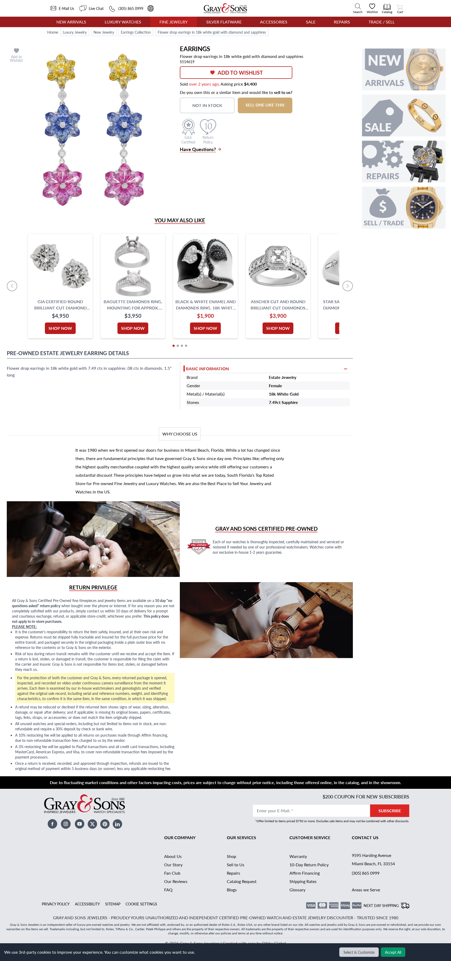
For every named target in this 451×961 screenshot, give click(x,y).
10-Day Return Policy (309, 865)
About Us (173, 856)
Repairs (342, 22)
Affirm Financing (304, 873)
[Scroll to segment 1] (174, 346)
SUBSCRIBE (389, 811)
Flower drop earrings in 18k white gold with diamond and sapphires (212, 32)
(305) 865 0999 (365, 873)
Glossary (297, 890)
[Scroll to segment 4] (186, 346)
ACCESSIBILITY (87, 903)
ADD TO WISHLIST (240, 72)
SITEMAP (112, 903)
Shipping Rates (303, 881)
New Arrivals (71, 22)
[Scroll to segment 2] (178, 346)
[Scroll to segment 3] (182, 346)
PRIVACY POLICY (56, 903)
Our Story (173, 865)
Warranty (298, 856)
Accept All (393, 952)
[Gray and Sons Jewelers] (225, 8)
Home (52, 32)
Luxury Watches (123, 22)
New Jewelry (103, 32)
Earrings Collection (136, 32)
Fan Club (172, 873)
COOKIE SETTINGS (141, 903)
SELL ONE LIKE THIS (265, 105)
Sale (311, 22)
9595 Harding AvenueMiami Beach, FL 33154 (373, 859)
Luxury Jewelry (75, 32)
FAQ (168, 890)
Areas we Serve (366, 890)
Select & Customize (359, 952)
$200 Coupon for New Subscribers (366, 796)
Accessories (273, 22)
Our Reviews (175, 881)
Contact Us (365, 837)
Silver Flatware (224, 22)
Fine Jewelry (173, 22)
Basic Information (207, 369)
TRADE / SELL (382, 22)
